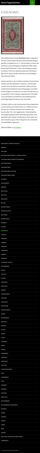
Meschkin (4, 361)
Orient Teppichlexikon (10, 2)
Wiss (2, 428)
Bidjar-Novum (6, 211)
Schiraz (3, 409)
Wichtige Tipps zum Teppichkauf (12, 436)
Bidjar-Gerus (5, 207)
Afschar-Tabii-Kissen (8, 175)
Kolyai (3, 329)
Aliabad (4, 179)
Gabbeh (3, 242)
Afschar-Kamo (6, 163)
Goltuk (3, 274)
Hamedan (4, 282)
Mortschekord (6, 369)
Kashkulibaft (5, 310)
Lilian (3, 337)
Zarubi (3, 432)
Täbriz (3, 421)
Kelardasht (5, 318)
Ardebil (3, 187)
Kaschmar (4, 306)
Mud (2, 373)
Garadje (4, 246)
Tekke (3, 424)
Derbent (4, 223)
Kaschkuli (4, 302)
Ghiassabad (5, 266)
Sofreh (3, 417)
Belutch (4, 195)
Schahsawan (5, 401)
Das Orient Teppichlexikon (10, 143)
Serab (3, 413)
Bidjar (3, 203)
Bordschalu (5, 219)
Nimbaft (4, 385)
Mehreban (4, 353)
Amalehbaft (5, 183)
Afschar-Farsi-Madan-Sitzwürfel (12, 159)
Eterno (3, 234)
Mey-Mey (4, 365)
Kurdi (3, 333)
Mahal (3, 349)
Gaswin (3, 254)
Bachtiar (4, 191)
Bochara (4, 215)
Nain (2, 381)
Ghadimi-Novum (6, 262)
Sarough (4, 397)
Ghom (3, 270)
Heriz (3, 345)
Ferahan (4, 238)
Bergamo (4, 199)
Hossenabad (5, 294)
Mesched (4, 357)
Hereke (3, 290)
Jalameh (4, 298)
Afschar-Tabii (5, 167)
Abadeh (3, 147)
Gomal (3, 278)
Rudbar (3, 389)
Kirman (3, 325)
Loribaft (4, 341)
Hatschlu (4, 286)
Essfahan (17, 127)
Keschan (4, 322)
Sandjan (4, 393)
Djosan (3, 226)
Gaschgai (4, 250)
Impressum (4, 440)
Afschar (4, 151)
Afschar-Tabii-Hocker (8, 171)
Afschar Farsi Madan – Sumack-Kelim (13, 155)
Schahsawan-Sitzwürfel (9, 405)
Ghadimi (4, 258)
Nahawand (5, 377)
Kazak (3, 314)
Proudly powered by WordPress (10, 450)
